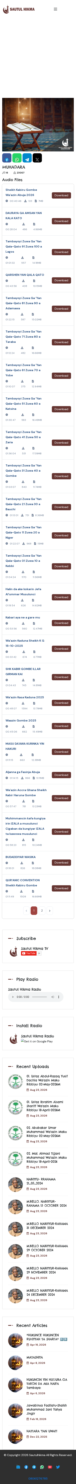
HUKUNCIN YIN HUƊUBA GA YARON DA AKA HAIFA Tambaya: (47, 1384)
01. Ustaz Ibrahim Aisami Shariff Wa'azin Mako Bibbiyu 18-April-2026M (45, 1106)
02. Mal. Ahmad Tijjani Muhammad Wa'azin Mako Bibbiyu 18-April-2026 (47, 1157)
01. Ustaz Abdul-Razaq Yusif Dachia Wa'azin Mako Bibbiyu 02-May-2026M (47, 1080)
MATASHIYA (35, 1357)
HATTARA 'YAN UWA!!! (42, 1431)
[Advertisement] (38, 58)
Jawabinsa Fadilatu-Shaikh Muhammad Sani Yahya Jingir (47, 1409)
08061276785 (38, 1479)
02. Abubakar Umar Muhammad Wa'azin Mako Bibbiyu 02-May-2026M (47, 1132)
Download (61, 195)
